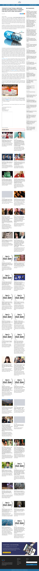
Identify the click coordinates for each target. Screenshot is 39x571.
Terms (18, 560)
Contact (18, 564)
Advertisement (19, 563)
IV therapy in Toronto (5, 58)
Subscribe (31, 564)
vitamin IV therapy (14, 70)
